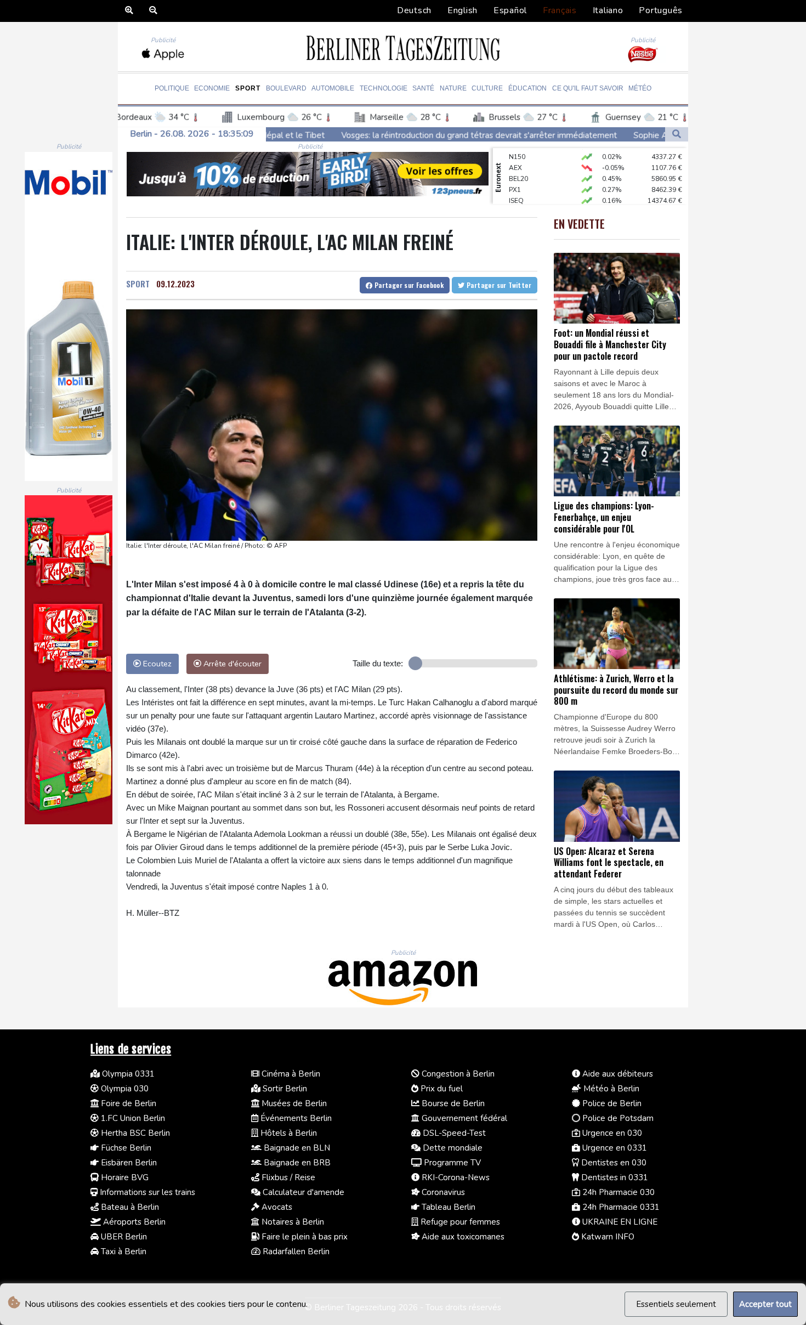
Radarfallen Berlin (295, 1251)
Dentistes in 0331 (613, 1177)
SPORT (138, 284)
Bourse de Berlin (452, 1103)
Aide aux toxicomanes (461, 1236)
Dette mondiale (452, 1147)
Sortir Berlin (283, 1088)
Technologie (383, 88)
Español (510, 10)
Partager (408, 285)
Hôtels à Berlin (287, 1133)
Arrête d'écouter (231, 663)
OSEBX (520, 196)
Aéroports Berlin (133, 1221)
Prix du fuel (440, 1088)
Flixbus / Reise (287, 1177)
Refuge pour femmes (459, 1221)
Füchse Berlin (125, 1147)
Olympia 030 (124, 1088)
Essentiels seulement (676, 1304)
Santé (423, 88)
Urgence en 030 (611, 1133)
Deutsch (414, 10)
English (462, 10)
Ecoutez (156, 663)
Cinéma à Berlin (289, 1073)
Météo (639, 88)
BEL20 (518, 163)
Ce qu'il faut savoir (587, 88)
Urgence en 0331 (613, 1147)
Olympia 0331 (127, 1073)
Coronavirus (442, 1192)
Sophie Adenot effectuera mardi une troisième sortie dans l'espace (641, 135)
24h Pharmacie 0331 (620, 1207)
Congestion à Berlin (457, 1073)
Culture (487, 88)
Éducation (527, 88)
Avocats (275, 1207)
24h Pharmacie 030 (617, 1192)
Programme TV (451, 1162)
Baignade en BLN (296, 1147)
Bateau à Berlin (129, 1207)
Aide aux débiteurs (616, 1073)
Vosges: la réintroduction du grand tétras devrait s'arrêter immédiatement (362, 135)
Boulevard (286, 88)
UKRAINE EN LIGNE (618, 1221)
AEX (515, 152)
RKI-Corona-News (454, 1177)
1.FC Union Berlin (132, 1118)
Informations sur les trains (146, 1192)
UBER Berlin (123, 1236)
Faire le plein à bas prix (303, 1236)
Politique (172, 88)
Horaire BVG (124, 1177)
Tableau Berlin (447, 1207)
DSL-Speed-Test (453, 1133)
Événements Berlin (295, 1118)
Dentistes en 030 (612, 1162)
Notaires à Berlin (291, 1221)
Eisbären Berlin (128, 1162)
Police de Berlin (611, 1103)
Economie (212, 88)
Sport (247, 88)
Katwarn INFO (606, 1236)
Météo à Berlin (610, 1088)
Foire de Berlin (127, 1103)
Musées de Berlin (293, 1103)
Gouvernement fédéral (463, 1118)
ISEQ (516, 185)
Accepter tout (765, 1304)
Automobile (332, 88)
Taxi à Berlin (122, 1251)
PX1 (515, 174)
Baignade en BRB (296, 1162)
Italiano (608, 10)
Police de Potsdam (617, 1118)
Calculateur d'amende (302, 1192)
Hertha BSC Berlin (134, 1133)
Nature (453, 88)
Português (661, 10)
